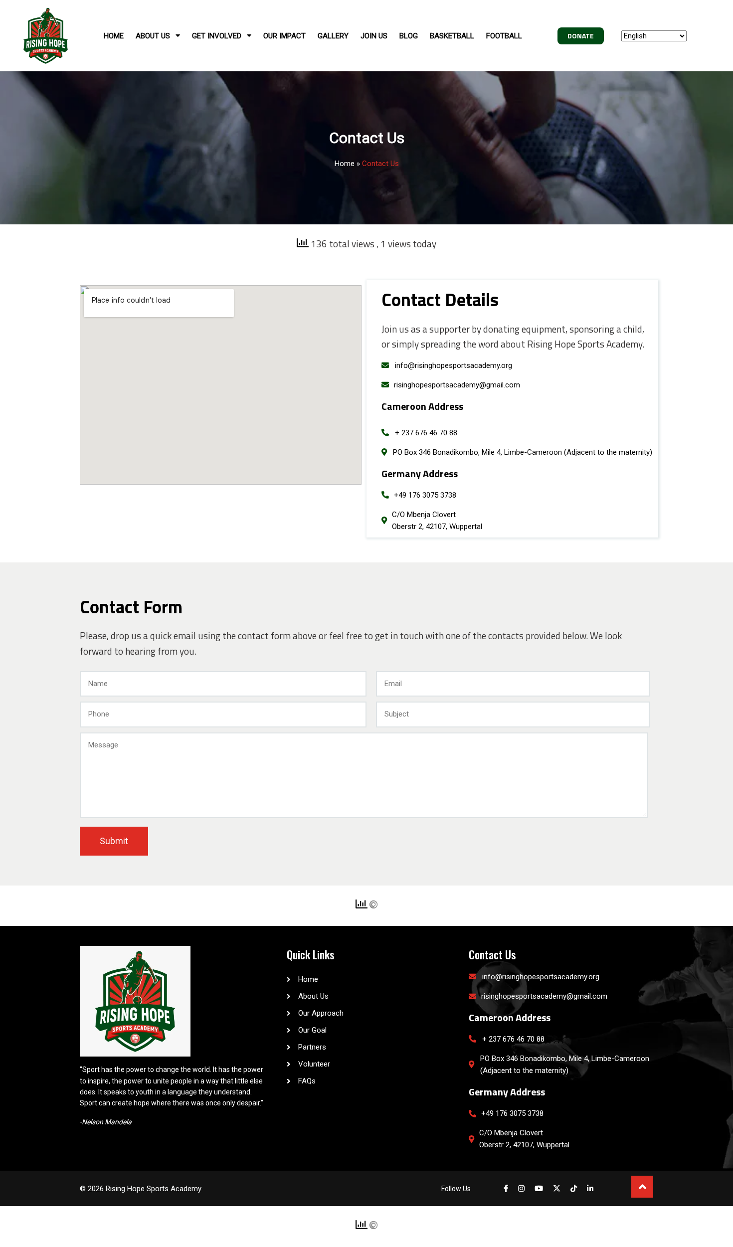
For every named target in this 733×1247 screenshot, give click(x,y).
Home (345, 163)
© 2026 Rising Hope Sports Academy (140, 1188)
